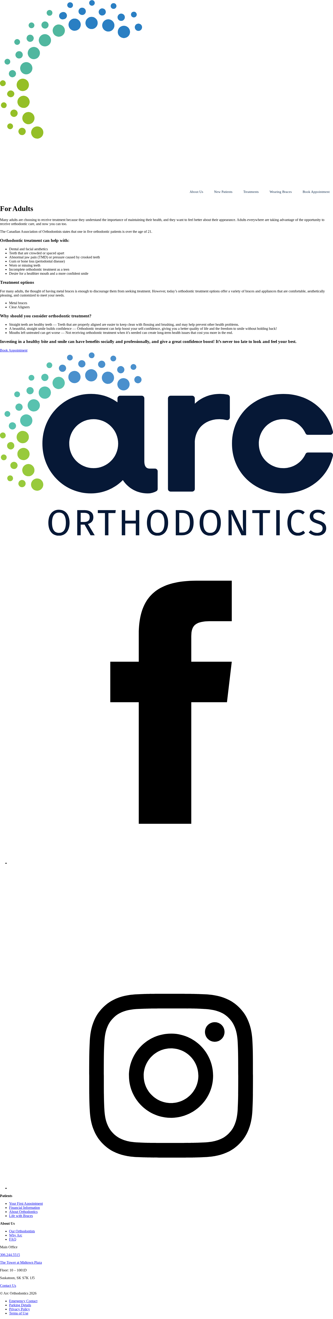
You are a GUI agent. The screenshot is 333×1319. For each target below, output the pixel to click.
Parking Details (20, 1305)
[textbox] (166, 261)
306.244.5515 (10, 1255)
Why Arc (15, 1235)
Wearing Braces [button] (281, 192)
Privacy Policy (19, 1309)
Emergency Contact (23, 1301)
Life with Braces (21, 1216)
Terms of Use (18, 1313)
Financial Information (24, 1208)
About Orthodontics (23, 1212)
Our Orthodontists (22, 1231)
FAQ (12, 1239)
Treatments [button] (251, 192)
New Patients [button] (223, 192)
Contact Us (8, 1285)
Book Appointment (316, 192)
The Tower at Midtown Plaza (21, 1262)
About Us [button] (196, 192)
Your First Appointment (26, 1203)
